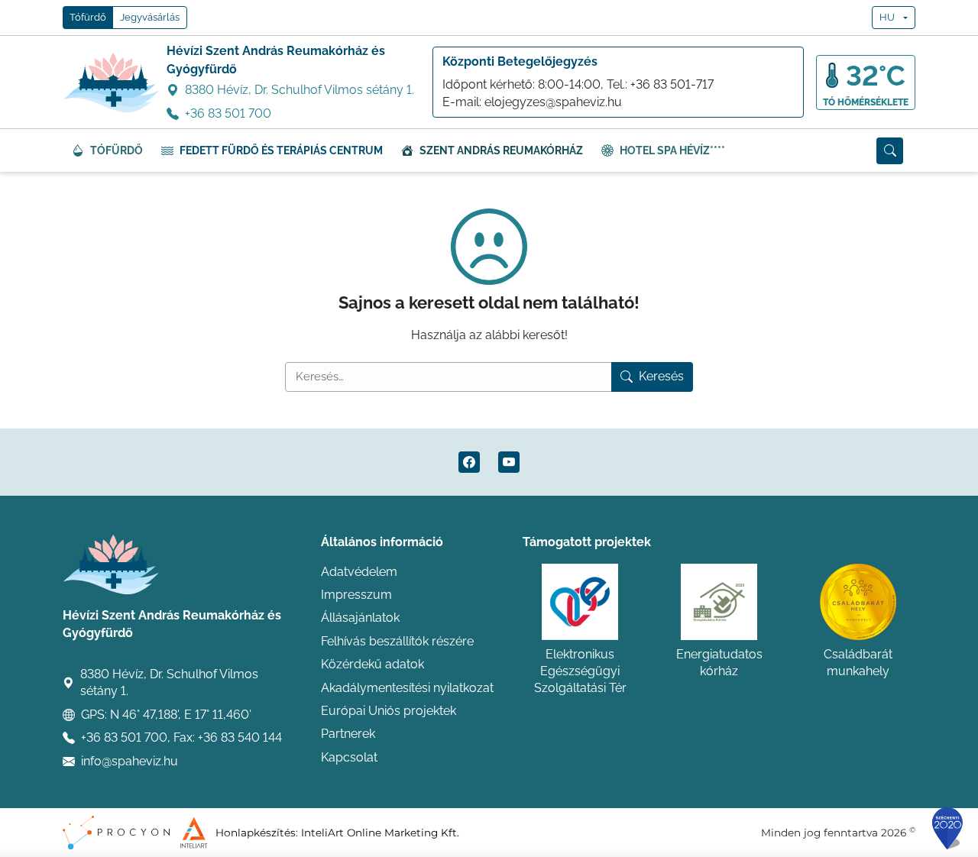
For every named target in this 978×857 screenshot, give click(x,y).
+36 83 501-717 (672, 84)
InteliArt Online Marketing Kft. (380, 832)
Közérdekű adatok (372, 664)
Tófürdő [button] (88, 17)
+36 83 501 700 (228, 113)
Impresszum (356, 594)
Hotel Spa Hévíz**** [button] (672, 150)
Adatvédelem (359, 571)
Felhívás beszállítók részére (397, 641)
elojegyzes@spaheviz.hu (553, 102)
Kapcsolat (349, 757)
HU (887, 17)
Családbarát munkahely (858, 662)
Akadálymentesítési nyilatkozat (407, 688)
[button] (889, 150)
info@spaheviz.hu (129, 761)
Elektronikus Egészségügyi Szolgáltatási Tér (580, 671)
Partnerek (348, 733)
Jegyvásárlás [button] (150, 17)
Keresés (661, 376)
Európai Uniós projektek (388, 710)
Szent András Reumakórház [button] (501, 150)
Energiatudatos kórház (719, 662)
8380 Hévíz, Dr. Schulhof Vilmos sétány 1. (299, 89)
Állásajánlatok (360, 617)
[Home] (111, 82)
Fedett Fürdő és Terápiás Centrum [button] (281, 150)
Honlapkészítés (255, 832)
